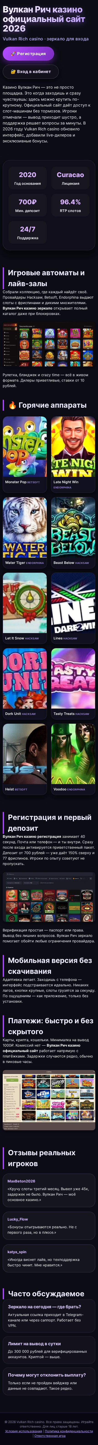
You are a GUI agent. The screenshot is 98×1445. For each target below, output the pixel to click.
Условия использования (23, 1431)
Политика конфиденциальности (69, 1431)
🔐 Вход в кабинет (31, 71)
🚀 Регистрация (28, 53)
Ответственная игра (50, 1436)
